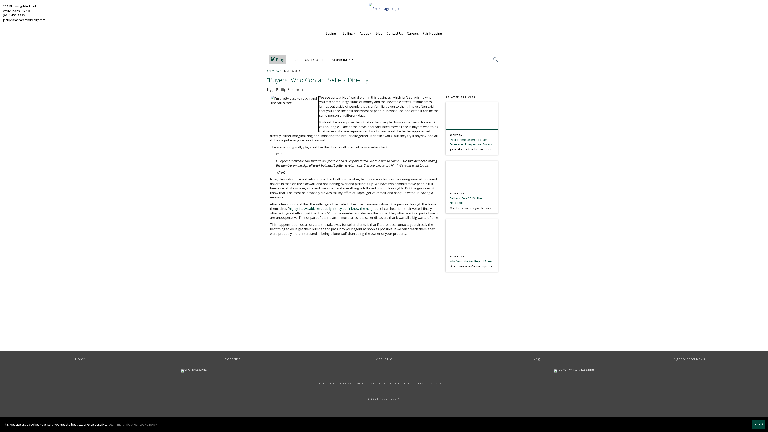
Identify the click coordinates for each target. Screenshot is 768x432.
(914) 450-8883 (14, 15)
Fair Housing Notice (433, 383)
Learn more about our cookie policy (133, 424)
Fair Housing (432, 33)
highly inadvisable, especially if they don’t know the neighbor (334, 208)
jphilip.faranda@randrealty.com (24, 20)
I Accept (758, 424)
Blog (379, 33)
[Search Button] (495, 59)
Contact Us (395, 33)
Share (761, 78)
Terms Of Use (328, 383)
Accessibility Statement (391, 383)
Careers (413, 33)
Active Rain (274, 71)
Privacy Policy (355, 383)
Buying (332, 35)
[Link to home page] (384, 9)
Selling (350, 35)
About (366, 35)
